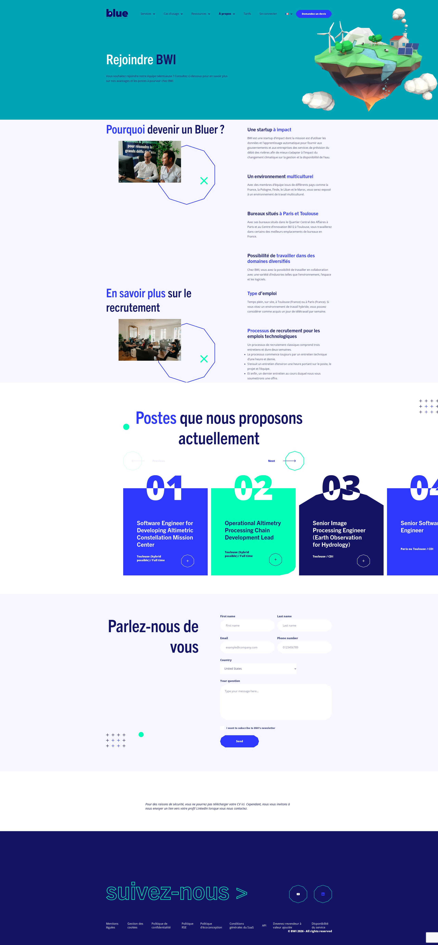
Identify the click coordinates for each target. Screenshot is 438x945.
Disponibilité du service (320, 925)
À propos (225, 14)
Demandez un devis (314, 13)
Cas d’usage (171, 14)
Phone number (287, 638)
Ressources (198, 14)
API (264, 925)
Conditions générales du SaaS (242, 925)
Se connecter (268, 14)
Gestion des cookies (135, 925)
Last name (284, 616)
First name (227, 616)
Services (146, 14)
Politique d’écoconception (211, 925)
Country (226, 660)
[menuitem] (289, 14)
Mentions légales (112, 925)
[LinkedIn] (323, 894)
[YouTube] (298, 894)
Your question (230, 681)
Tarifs (247, 14)
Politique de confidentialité (161, 925)
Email (224, 638)
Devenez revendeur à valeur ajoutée (287, 925)
